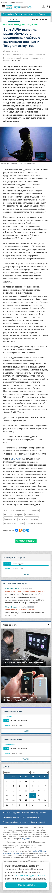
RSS (23, 817)
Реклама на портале (11, 817)
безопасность (9, 519)
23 (13, 800)
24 (20, 800)
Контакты (6, 813)
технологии (22, 519)
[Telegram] (24, 530)
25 (26, 800)
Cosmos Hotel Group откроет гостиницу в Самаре (24, 14)
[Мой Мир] (27, 530)
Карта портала (33, 817)
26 (32, 800)
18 (26, 795)
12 (32, 791)
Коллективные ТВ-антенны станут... (20, 610)
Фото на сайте (10, 625)
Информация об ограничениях (34, 813)
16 (13, 795)
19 (32, 795)
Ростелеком (34, 510)
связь (21, 523)
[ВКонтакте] (16, 530)
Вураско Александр (18, 510)
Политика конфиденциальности (15, 822)
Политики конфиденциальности (29, 875)
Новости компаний (38, 822)
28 (26, 781)
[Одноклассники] (20, 530)
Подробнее (26, 839)
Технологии (7, 24)
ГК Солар (8, 515)
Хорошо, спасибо (26, 885)
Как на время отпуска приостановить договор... (25, 591)
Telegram (18, 515)
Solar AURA (16, 459)
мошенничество (31, 515)
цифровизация (10, 523)
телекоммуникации (34, 523)
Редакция (16, 813)
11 (26, 791)
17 (20, 795)
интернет (34, 519)
